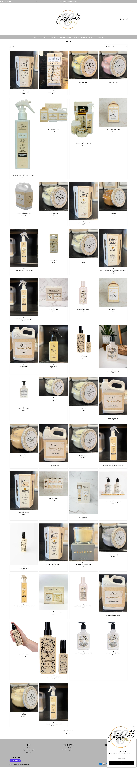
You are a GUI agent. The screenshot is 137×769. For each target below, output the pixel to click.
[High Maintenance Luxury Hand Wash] (113, 636)
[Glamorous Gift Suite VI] (83, 492)
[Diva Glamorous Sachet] (113, 292)
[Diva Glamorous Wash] (24, 344)
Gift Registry (99, 37)
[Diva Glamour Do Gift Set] (83, 339)
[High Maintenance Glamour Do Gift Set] (53, 648)
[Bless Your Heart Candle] (113, 65)
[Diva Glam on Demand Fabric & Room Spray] (24, 297)
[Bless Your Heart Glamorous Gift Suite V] (53, 112)
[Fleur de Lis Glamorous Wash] (53, 443)
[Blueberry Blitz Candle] (53, 196)
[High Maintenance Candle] (113, 537)
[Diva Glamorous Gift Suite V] (53, 292)
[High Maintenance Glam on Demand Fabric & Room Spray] (24, 588)
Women (36, 37)
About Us (29, 747)
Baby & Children (65, 37)
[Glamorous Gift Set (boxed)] (53, 483)
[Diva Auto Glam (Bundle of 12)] (53, 243)
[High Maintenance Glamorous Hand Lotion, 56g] (83, 588)
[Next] (100, 1)
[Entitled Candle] (83, 391)
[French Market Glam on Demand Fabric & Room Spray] (113, 443)
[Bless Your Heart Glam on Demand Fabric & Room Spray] (24, 135)
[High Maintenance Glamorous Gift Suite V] (53, 592)
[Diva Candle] (83, 243)
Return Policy (28, 752)
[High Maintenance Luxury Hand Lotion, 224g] (83, 636)
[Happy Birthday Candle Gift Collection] (53, 542)
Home (75, 37)
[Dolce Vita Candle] (53, 386)
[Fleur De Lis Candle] (24, 438)
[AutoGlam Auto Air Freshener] (53, 70)
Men (44, 37)
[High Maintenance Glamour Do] (24, 637)
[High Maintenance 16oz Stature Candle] (83, 542)
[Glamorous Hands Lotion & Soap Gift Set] (113, 485)
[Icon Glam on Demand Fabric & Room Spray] (53, 702)
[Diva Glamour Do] (53, 344)
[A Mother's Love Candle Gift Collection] (24, 70)
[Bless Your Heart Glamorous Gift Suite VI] (83, 119)
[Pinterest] (4, 1)
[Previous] (36, 1)
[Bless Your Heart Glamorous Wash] (24, 196)
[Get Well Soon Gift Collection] (24, 490)
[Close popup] (134, 727)
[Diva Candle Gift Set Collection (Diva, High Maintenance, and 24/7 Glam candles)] (113, 248)
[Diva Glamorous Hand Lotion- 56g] (83, 292)
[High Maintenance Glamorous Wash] (113, 593)
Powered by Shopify (25, 764)
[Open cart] (126, 19)
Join (121, 762)
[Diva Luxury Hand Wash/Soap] (24, 391)
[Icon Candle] (24, 697)
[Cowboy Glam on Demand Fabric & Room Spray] (24, 248)
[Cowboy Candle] (113, 196)
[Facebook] (0, 1)
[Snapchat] (6, 1)
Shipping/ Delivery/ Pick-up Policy (29, 750)
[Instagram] (2, 1)
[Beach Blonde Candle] (83, 65)
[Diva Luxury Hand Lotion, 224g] (113, 346)
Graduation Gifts (86, 37)
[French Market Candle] (83, 438)
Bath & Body (52, 37)
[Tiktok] (8, 1)
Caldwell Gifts (18, 764)
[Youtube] (10, 1)
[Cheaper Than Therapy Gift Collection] (83, 201)
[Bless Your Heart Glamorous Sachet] (113, 112)
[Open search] (120, 19)
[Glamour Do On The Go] (24, 544)
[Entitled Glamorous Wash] (113, 396)
